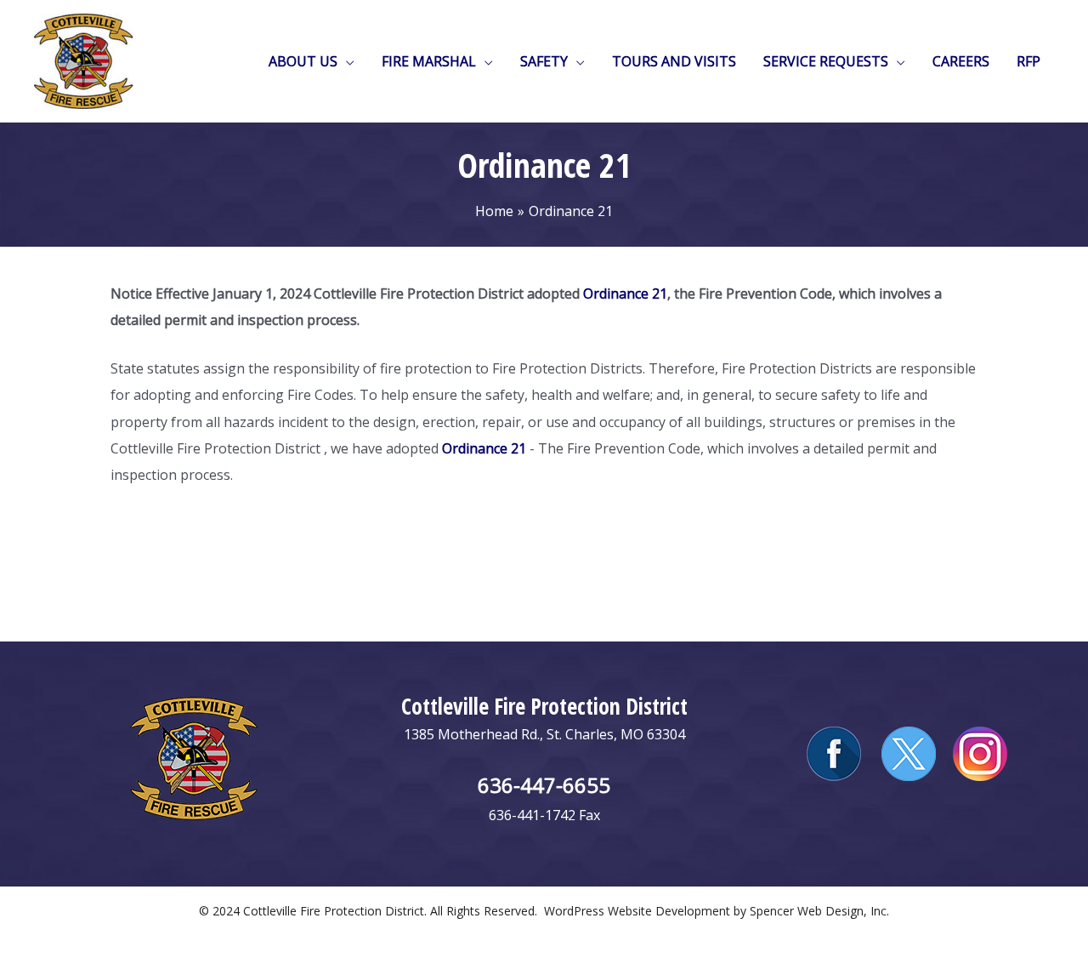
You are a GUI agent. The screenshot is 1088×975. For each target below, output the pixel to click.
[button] (345, 61)
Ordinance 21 (625, 293)
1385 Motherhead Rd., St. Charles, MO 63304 (544, 734)
